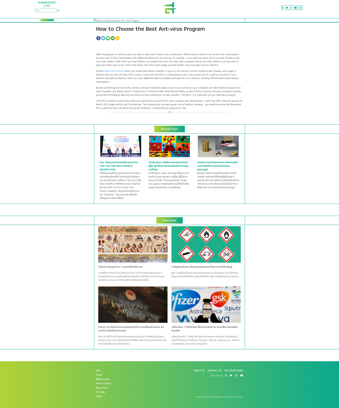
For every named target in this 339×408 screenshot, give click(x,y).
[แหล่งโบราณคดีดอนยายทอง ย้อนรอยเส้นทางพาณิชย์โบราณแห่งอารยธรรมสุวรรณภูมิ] (218, 146)
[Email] (113, 38)
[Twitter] (103, 38)
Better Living (102, 379)
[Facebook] (98, 38)
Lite (98, 370)
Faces (99, 375)
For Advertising (233, 370)
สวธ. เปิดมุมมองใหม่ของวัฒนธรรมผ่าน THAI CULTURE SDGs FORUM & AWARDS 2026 (119, 165)
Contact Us (214, 370)
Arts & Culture (103, 383)
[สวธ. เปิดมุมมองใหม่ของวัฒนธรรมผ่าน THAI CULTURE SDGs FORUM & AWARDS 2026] (120, 146)
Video (99, 396)
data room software (114, 71)
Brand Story (102, 388)
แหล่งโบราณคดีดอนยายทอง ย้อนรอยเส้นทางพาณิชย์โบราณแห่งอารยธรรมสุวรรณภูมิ (217, 165)
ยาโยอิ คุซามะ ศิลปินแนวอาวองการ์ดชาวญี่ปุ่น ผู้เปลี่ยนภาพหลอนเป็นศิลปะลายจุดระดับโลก (168, 165)
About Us (199, 370)
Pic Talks (100, 392)
